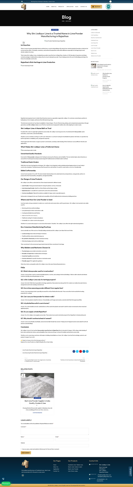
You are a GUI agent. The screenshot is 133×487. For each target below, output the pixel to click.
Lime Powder (68, 21)
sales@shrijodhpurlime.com (105, 476)
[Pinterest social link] (80, 351)
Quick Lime (93, 50)
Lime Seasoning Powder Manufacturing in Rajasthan (35, 352)
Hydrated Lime (94, 40)
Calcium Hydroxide (95, 32)
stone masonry (33, 215)
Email (57, 436)
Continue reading (37, 412)
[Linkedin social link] (84, 351)
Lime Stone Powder (95, 48)
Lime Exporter (94, 43)
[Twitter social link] (77, 351)
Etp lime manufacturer (96, 37)
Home (63, 21)
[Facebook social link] (74, 351)
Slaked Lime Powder (96, 56)
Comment (23, 426)
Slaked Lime (94, 53)
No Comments (108, 69)
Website (23, 443)
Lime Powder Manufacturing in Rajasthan (32, 350)
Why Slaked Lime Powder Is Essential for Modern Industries (104, 66)
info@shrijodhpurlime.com (104, 475)
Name (22, 436)
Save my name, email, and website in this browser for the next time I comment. (40, 449)
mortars (26, 215)
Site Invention (81, 485)
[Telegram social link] (87, 351)
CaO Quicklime (94, 35)
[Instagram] (110, 1)
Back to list (54, 359)
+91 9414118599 (101, 479)
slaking (63, 174)
